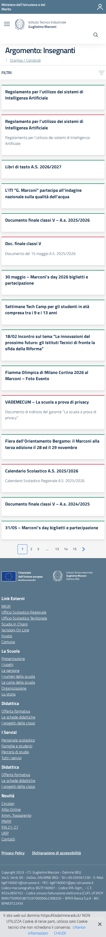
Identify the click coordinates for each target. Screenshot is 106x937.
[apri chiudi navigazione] (7, 24)
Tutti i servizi (11, 758)
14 (66, 549)
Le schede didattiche (18, 717)
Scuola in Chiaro (14, 624)
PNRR (6, 821)
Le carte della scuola (18, 682)
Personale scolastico (18, 740)
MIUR (6, 606)
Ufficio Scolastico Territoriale (24, 618)
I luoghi (7, 664)
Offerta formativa (15, 711)
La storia (8, 694)
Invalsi (6, 636)
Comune (8, 642)
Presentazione (13, 659)
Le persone (10, 670)
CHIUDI (60, 933)
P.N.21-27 (9, 827)
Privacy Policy (13, 853)
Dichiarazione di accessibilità (56, 853)
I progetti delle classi (18, 723)
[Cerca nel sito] (96, 35)
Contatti (8, 839)
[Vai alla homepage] (20, 24)
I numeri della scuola (18, 676)
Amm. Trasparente (16, 815)
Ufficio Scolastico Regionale (23, 612)
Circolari (7, 803)
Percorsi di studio (15, 752)
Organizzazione (13, 688)
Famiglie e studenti (16, 746)
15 (75, 549)
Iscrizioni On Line (15, 630)
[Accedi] (100, 7)
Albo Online (11, 809)
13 (57, 549)
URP (5, 833)
